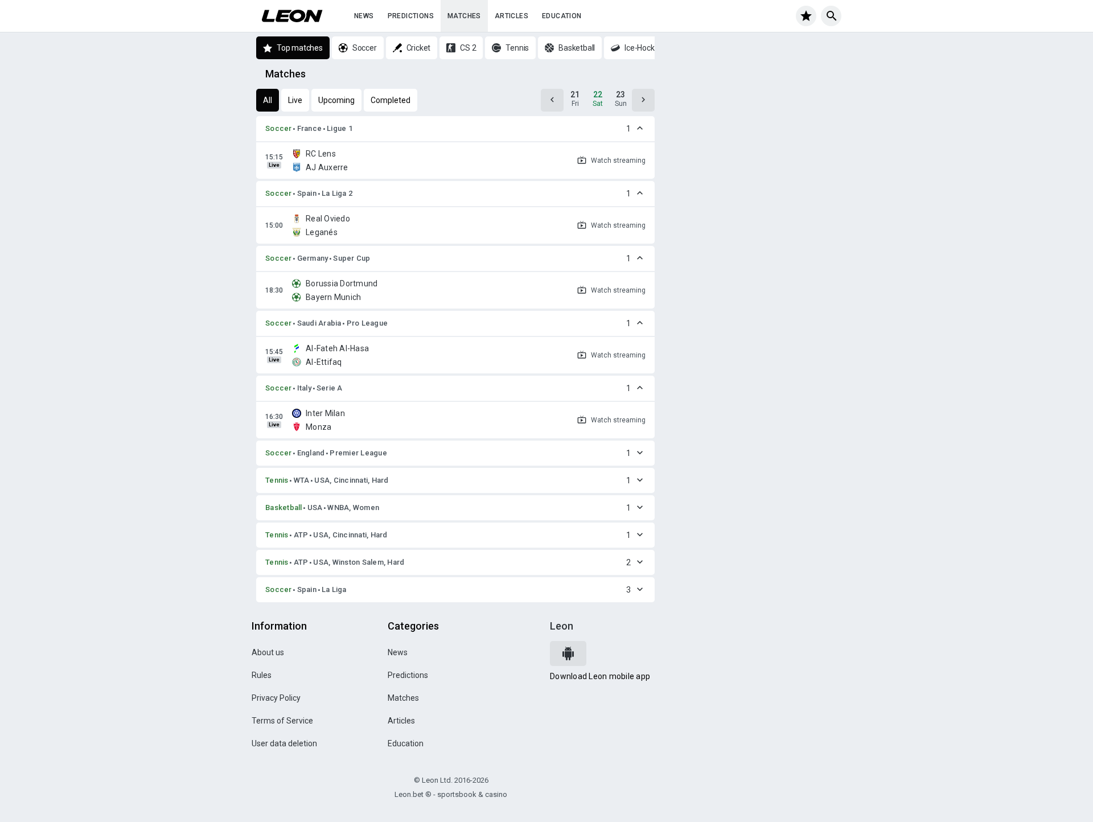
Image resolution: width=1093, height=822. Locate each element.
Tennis (277, 480)
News (364, 16)
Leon (561, 626)
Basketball (283, 507)
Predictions (411, 16)
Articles (511, 16)
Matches (464, 16)
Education (562, 16)
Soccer (278, 128)
